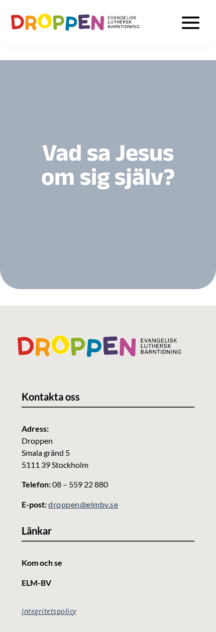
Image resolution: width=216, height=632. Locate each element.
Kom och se (42, 562)
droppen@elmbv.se (83, 504)
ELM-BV (36, 582)
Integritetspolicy (49, 611)
